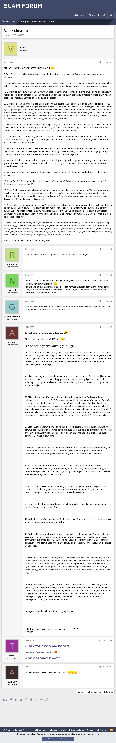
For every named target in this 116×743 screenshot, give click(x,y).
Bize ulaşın (42, 730)
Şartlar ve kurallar (59, 730)
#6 (111, 640)
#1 (111, 62)
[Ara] (110, 15)
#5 (111, 327)
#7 (111, 667)
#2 (111, 249)
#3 (111, 275)
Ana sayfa (104, 730)
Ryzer (8, 730)
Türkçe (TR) (19, 730)
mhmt (8, 35)
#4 (111, 301)
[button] (3, 15)
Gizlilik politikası (78, 730)
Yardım (92, 730)
